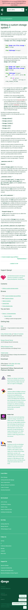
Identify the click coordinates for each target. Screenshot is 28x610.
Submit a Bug (4, 507)
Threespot (4, 595)
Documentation (6, 18)
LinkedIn (3, 551)
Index (2, 334)
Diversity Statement (5, 490)
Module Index (8, 334)
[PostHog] (3, 446)
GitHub (2, 540)
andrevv (4, 599)
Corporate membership (6, 568)
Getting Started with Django (7, 480)
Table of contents (6, 301)
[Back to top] (25, 607)
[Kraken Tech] (3, 419)
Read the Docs (10, 365)
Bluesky (3, 548)
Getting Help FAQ (5, 524)
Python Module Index (7, 306)
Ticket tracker (4, 353)
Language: (22, 599)
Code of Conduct (5, 487)
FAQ (2, 326)
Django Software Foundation (8, 485)
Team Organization (5, 482)
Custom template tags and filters (10, 257)
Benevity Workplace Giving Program (9, 573)
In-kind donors (5, 588)
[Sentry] (3, 380)
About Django (4, 477)
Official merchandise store (7, 570)
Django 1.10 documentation (9, 313)
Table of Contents (18, 334)
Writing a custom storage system (10, 288)
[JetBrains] (3, 393)
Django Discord (4, 526)
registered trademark (15, 605)
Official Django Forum (7, 346)
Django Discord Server (7, 340)
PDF (16, 363)
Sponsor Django (4, 565)
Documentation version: (19, 603)
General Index (5, 303)
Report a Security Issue (6, 509)
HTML (12, 363)
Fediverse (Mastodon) (6, 546)
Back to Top (14, 263)
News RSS (3, 553)
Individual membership (6, 512)
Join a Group (4, 502)
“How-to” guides (8, 316)
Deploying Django (21, 258)
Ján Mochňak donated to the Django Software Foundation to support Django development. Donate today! (16, 277)
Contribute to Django (6, 504)
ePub (19, 363)
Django (2, 9)
